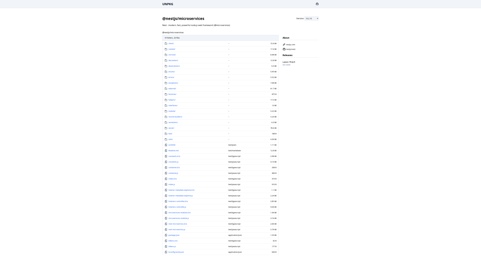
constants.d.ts (174, 156)
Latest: (289, 62)
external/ (172, 88)
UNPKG (167, 4)
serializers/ (173, 122)
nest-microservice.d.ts (177, 224)
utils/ (170, 139)
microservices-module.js (178, 218)
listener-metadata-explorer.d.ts (181, 190)
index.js (171, 184)
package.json (173, 235)
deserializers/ (174, 66)
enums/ (171, 71)
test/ (170, 133)
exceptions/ (173, 83)
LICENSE (171, 145)
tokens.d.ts (173, 241)
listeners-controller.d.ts (178, 201)
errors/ (171, 77)
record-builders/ (175, 117)
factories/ (172, 94)
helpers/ (171, 100)
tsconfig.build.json (176, 252)
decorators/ (173, 60)
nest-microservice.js (176, 229)
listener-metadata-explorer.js (180, 195)
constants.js (173, 162)
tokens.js (172, 246)
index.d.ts (172, 179)
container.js (173, 173)
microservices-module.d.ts (179, 212)
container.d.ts (174, 167)
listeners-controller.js (177, 207)
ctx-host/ (172, 54)
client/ (171, 43)
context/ (171, 49)
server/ (171, 128)
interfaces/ (172, 105)
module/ (171, 111)
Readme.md (173, 150)
